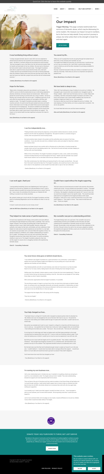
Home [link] (56, 9)
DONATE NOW (52, 448)
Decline (80, 468)
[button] (63, 9)
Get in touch (63, 45)
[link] (10, 8)
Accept (94, 468)
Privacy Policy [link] (57, 468)
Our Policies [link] (46, 468)
